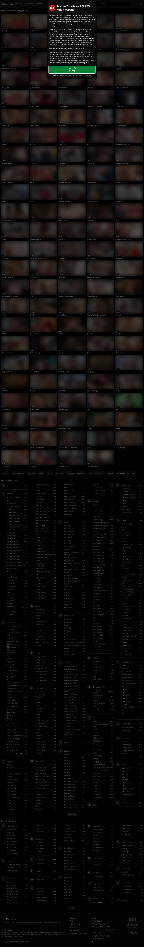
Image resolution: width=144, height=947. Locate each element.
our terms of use (85, 75)
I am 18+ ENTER (72, 69)
